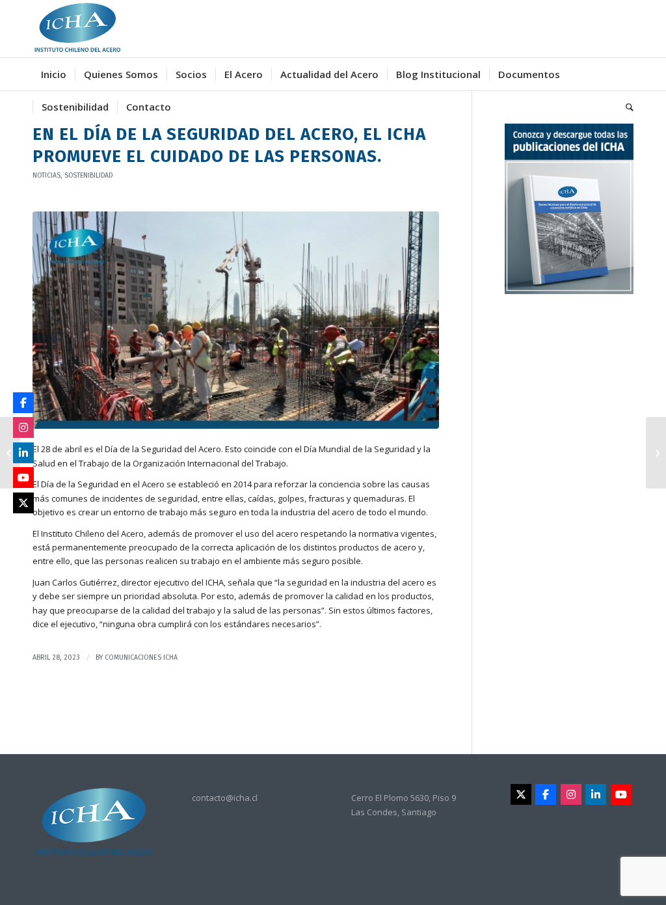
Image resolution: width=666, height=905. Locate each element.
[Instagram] (571, 794)
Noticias (46, 175)
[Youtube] (621, 794)
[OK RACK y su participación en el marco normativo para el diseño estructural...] (656, 453)
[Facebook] (545, 794)
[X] (521, 794)
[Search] (625, 106)
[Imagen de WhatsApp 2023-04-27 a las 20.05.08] (236, 320)
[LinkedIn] (595, 794)
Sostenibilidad (88, 175)
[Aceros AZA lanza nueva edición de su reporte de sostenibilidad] (10, 453)
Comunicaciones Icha (141, 657)
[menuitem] (54, 74)
